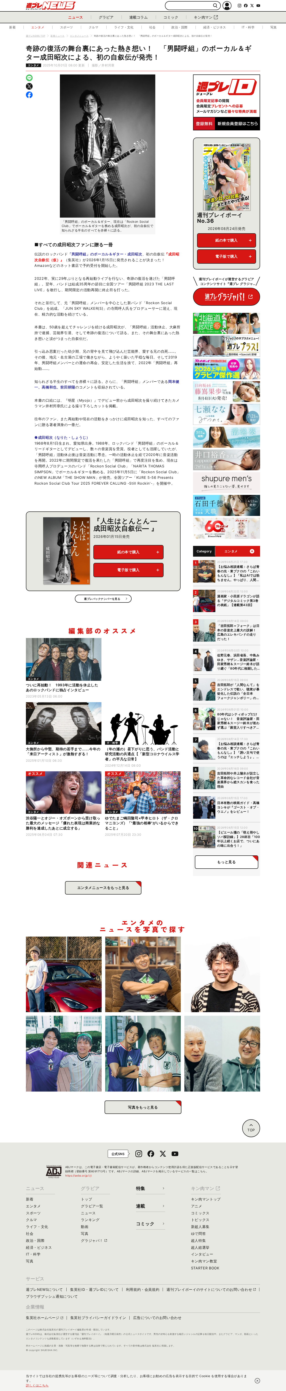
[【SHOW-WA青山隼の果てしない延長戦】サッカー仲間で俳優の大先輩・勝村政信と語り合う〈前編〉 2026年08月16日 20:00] (143, 1054)
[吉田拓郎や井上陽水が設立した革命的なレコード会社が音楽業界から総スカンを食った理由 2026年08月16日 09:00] (222, 1054)
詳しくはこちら (37, 1385)
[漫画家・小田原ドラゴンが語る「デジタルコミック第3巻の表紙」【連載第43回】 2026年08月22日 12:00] (64, 974)
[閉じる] (257, 1380)
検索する (215, 5)
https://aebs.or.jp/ (78, 1175)
